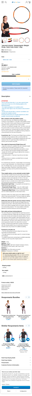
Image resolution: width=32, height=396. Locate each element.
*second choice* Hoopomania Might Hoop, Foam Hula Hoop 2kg (23, 345)
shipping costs (13, 67)
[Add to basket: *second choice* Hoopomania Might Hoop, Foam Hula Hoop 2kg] (28, 339)
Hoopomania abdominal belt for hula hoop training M (23, 317)
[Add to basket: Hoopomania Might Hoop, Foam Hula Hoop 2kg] (12, 339)
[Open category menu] (2, 2)
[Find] (6, 2)
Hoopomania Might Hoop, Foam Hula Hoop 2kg (8, 345)
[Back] (26, 297)
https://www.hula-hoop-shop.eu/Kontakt (10, 292)
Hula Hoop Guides (6, 360)
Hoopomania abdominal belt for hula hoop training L (8, 317)
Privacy (7, 384)
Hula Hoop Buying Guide (11, 255)
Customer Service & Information (10, 365)
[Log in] (27, 2)
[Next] (29, 297)
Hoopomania (5, 362)
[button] (4, 40)
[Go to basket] (29, 2)
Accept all (16, 387)
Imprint (3, 384)
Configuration (23, 391)
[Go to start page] (16, 2)
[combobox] (16, 59)
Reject (8, 391)
